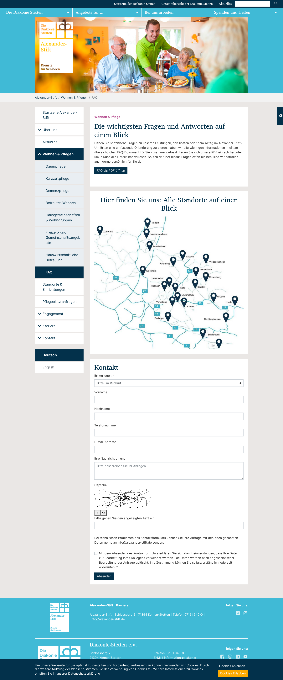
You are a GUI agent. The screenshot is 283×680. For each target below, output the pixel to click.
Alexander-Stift (101, 605)
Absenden (104, 576)
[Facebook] (222, 656)
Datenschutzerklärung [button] (84, 673)
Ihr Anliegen (104, 375)
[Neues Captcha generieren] (103, 513)
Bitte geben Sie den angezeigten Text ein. (124, 518)
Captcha (100, 485)
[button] (9, 55)
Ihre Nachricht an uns (109, 458)
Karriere (122, 605)
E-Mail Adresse (105, 442)
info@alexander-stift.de (108, 619)
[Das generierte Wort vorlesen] (97, 513)
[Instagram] (230, 656)
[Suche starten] (276, 3)
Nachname (102, 409)
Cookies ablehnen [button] (232, 666)
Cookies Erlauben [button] (233, 673)
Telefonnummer (105, 425)
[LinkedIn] (238, 656)
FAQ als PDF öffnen (111, 170)
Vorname (100, 392)
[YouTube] (246, 656)
